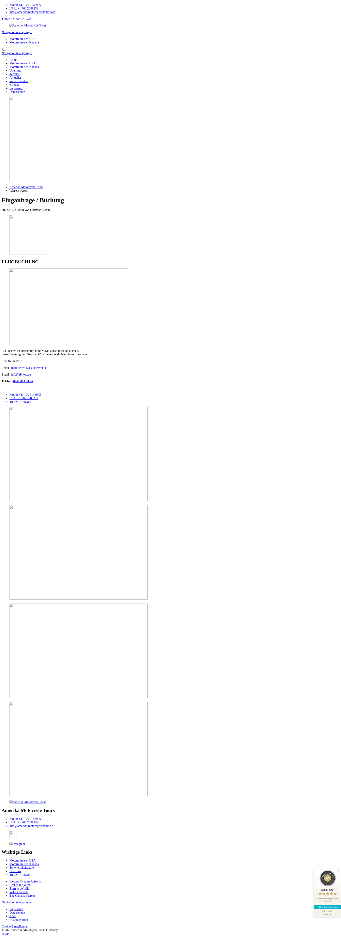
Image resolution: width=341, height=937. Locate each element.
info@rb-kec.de (21, 374)
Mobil (25, 394)
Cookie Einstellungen (15, 926)
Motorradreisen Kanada (24, 42)
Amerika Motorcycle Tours (26, 187)
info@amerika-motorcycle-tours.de (31, 826)
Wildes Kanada (18, 892)
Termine (14, 74)
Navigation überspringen (17, 32)
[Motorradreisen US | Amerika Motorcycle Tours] (27, 25)
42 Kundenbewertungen (328, 906)
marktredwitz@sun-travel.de (29, 367)
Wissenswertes (18, 81)
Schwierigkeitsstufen (22, 867)
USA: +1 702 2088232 (23, 8)
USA (23, 398)
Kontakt (14, 84)
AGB (12, 916)
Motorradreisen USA (22, 38)
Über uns (15, 70)
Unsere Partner (18, 919)
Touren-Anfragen (20, 401)
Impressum (16, 88)
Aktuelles (15, 77)
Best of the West (19, 885)
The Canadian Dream (22, 895)
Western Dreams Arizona (25, 881)
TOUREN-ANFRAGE (16, 18)
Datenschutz (17, 91)
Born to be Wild (19, 888)
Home (13, 59)
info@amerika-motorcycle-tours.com (32, 12)
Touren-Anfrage (19, 874)
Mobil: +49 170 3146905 (25, 5)
